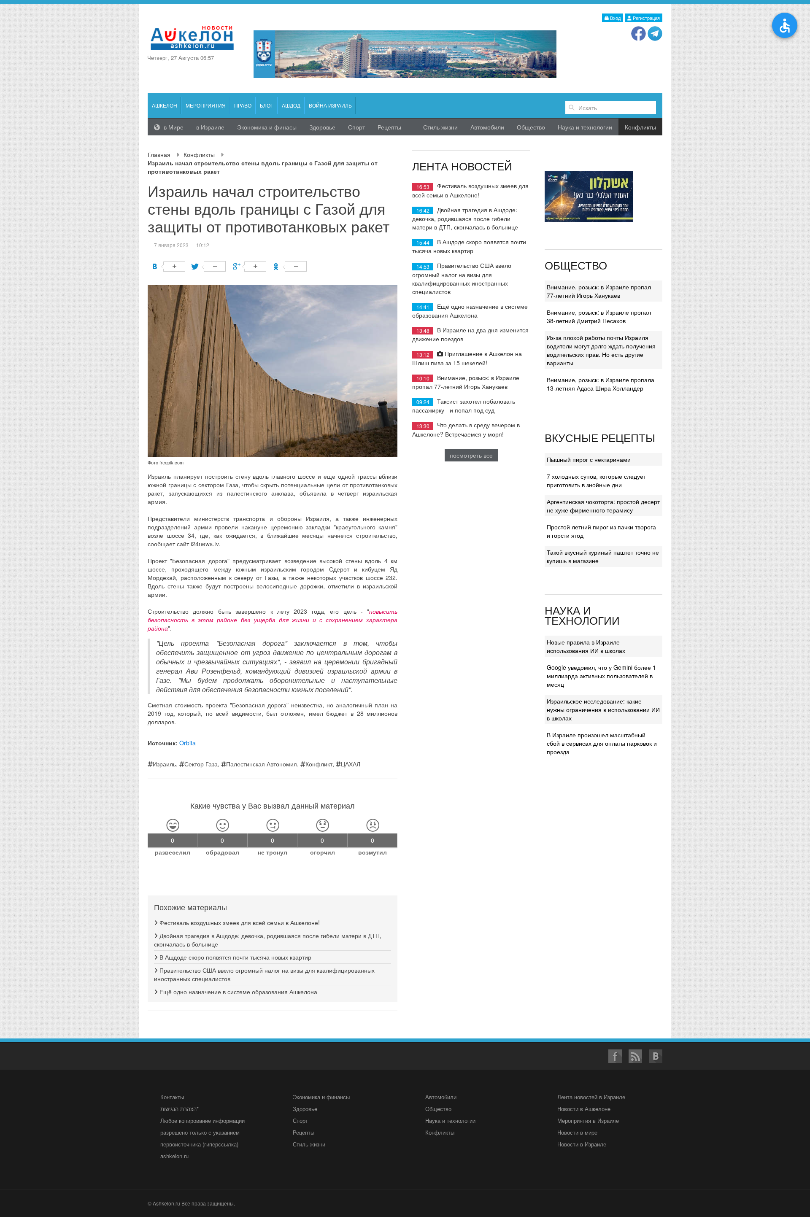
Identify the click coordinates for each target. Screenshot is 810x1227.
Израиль (164, 764)
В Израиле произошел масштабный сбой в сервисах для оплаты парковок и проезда (602, 743)
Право (242, 105)
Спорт (356, 127)
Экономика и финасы (267, 127)
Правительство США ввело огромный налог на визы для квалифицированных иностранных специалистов (461, 278)
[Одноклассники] (290, 266)
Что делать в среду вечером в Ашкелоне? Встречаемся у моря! (466, 429)
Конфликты (199, 154)
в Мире (173, 127)
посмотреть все (471, 455)
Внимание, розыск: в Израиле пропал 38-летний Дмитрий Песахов (599, 316)
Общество (531, 127)
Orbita (187, 743)
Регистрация (646, 17)
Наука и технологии (585, 127)
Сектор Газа (201, 764)
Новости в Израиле (581, 1144)
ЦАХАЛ (350, 764)
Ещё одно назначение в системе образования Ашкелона (237, 991)
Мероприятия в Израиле (588, 1120)
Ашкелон (164, 105)
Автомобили (487, 127)
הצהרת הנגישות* (179, 1109)
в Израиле (210, 127)
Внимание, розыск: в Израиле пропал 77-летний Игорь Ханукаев (465, 382)
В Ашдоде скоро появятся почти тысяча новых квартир (234, 957)
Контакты (172, 1097)
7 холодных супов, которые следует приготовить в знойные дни (596, 480)
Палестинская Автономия (261, 764)
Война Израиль (330, 105)
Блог (266, 105)
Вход (615, 17)
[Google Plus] (249, 266)
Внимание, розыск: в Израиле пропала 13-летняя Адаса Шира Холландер (600, 383)
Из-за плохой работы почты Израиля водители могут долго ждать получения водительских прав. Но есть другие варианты (601, 350)
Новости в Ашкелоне (583, 1109)
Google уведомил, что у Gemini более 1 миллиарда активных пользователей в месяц (601, 675)
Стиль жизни (440, 127)
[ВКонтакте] (168, 266)
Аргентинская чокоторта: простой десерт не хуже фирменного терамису (603, 505)
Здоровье (322, 127)
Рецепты (389, 127)
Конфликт (318, 764)
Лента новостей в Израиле (591, 1097)
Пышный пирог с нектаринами (589, 459)
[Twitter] (209, 266)
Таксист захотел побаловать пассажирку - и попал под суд (463, 405)
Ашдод (291, 105)
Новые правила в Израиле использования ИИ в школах (586, 646)
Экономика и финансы (321, 1097)
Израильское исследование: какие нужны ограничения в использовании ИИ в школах (603, 709)
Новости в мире (577, 1132)
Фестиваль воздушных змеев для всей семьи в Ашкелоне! (239, 922)
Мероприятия (206, 105)
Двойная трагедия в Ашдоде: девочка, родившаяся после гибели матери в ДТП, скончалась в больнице (465, 218)
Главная (159, 154)
